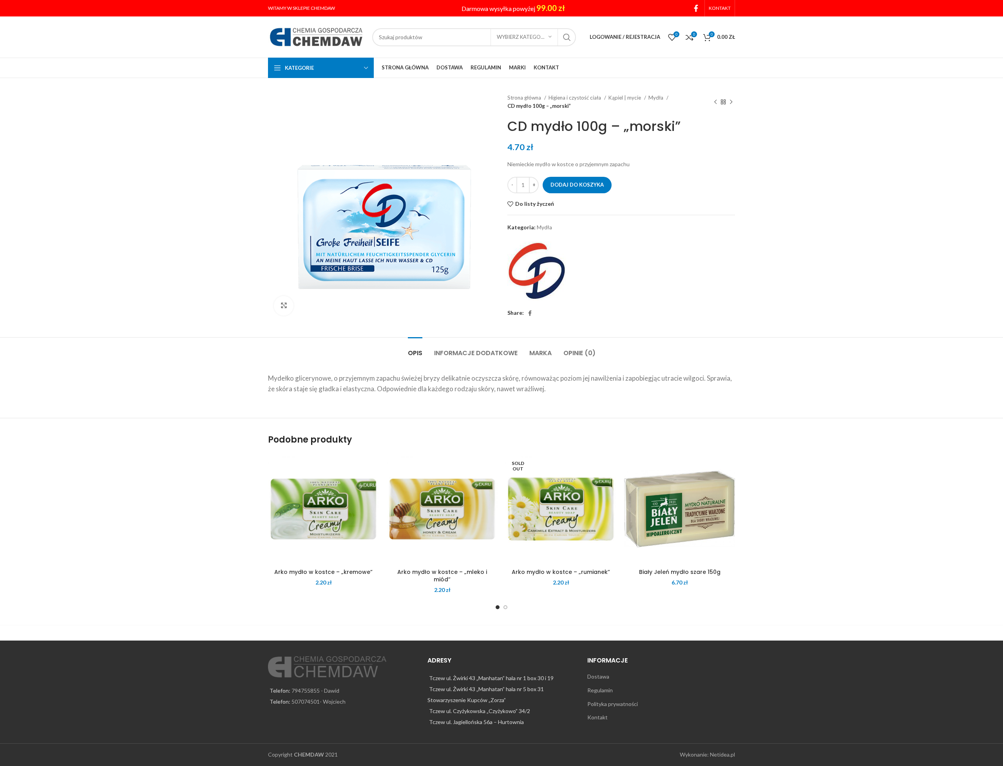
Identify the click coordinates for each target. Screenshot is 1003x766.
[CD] (536, 270)
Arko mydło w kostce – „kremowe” (323, 572)
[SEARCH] (567, 37)
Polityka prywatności (612, 704)
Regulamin (600, 690)
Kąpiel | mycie (625, 97)
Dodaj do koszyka (577, 185)
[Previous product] (715, 102)
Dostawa (598, 676)
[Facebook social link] (696, 8)
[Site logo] (316, 36)
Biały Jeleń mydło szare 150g (680, 572)
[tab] (415, 349)
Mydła (656, 97)
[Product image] (323, 509)
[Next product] (731, 102)
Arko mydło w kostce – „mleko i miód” (442, 576)
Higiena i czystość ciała (575, 97)
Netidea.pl (722, 754)
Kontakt (597, 717)
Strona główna (524, 97)
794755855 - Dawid (315, 690)
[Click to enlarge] (283, 306)
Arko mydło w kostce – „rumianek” (561, 572)
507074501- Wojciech (318, 701)
